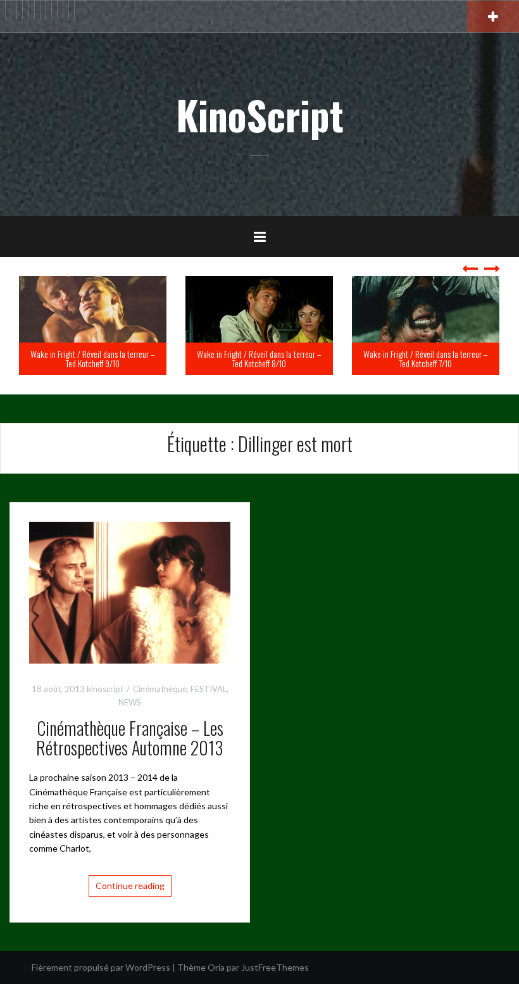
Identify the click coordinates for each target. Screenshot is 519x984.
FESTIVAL (209, 689)
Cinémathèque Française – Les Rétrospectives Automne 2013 (129, 737)
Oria (216, 967)
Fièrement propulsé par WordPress (101, 967)
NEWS (129, 702)
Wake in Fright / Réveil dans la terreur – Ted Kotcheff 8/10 (116, 358)
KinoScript (260, 114)
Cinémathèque (160, 689)
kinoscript (105, 689)
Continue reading (130, 885)
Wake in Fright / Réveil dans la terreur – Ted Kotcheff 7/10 (282, 358)
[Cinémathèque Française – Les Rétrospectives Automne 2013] (129, 591)
